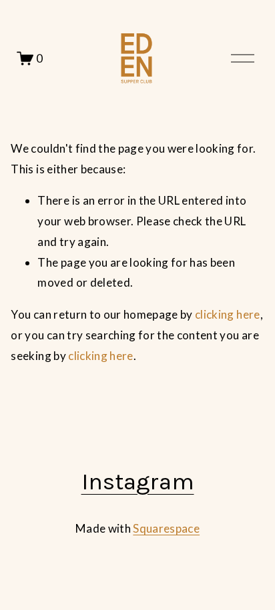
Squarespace (166, 528)
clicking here (227, 314)
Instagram (137, 481)
